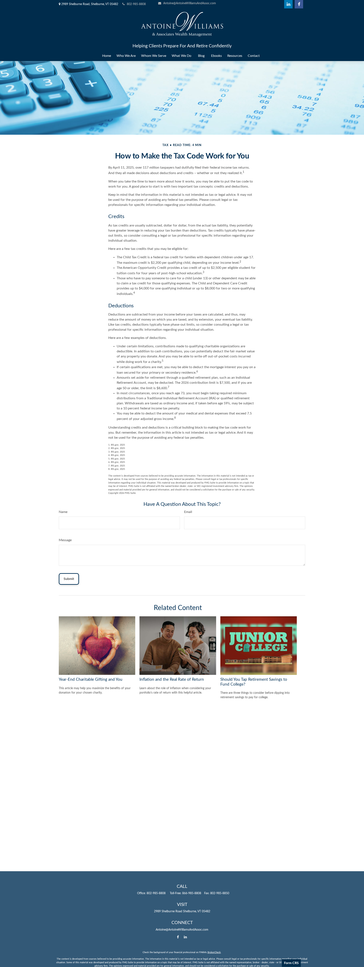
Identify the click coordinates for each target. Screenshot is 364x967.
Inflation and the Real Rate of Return (171, 680)
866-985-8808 (191, 893)
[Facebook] (299, 4)
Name (63, 512)
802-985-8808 (136, 4)
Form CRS (291, 963)
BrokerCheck (214, 952)
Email (188, 512)
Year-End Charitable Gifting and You (90, 680)
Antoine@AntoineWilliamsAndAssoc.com (189, 3)
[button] (106, 56)
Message (65, 540)
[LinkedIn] (288, 4)
